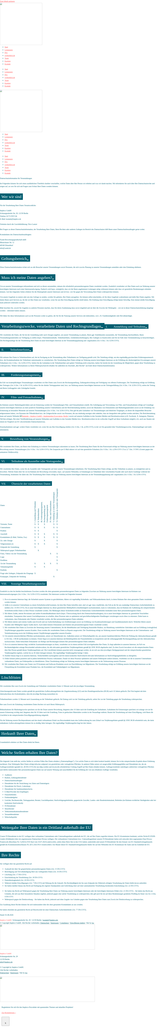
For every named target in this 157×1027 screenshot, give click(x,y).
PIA (6, 53)
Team (7, 58)
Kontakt (7, 64)
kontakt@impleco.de (50, 920)
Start (6, 47)
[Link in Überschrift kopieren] (102, 327)
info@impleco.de (6, 962)
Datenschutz (44, 923)
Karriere (8, 61)
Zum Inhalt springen (7, 1)
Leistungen (9, 50)
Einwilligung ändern (77, 923)
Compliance (64, 923)
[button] (44, 416)
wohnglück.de (10, 55)
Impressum (55, 923)
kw (93, 923)
